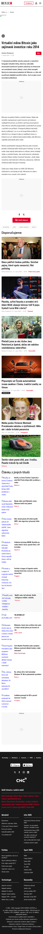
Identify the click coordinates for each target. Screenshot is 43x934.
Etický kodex (37, 926)
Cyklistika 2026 (28, 872)
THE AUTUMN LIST (19, 615)
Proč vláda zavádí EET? (9, 863)
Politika (5, 850)
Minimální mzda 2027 (30, 897)
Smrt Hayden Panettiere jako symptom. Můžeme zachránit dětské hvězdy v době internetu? (27, 648)
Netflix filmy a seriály (8, 899)
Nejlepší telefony (6, 888)
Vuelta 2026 (30, 807)
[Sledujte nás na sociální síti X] (14, 772)
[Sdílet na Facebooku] (19, 214)
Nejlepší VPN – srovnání (9, 897)
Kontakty (5, 758)
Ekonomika (28, 880)
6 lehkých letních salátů (31, 842)
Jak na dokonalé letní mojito (32, 840)
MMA (25, 855)
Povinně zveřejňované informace (21, 929)
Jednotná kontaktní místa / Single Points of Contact (17, 926)
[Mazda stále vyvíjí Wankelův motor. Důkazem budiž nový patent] (7, 507)
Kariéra (38, 758)
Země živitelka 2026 (30, 899)
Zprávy (12, 12)
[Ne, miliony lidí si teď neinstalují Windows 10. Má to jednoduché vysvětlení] (7, 680)
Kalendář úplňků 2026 (8, 832)
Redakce (15, 758)
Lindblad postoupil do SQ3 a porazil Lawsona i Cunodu (25, 696)
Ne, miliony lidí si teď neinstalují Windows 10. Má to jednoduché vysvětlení (27, 673)
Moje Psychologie (7, 796)
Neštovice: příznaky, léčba (9, 823)
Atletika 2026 (28, 870)
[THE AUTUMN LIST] (7, 617)
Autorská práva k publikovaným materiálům (21, 917)
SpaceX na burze (7, 885)
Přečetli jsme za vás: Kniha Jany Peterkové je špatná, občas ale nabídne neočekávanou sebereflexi (20, 344)
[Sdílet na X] (23, 214)
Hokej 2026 (27, 861)
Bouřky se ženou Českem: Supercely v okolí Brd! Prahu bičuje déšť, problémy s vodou (27, 480)
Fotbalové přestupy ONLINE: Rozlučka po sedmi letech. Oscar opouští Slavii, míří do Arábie (27, 544)
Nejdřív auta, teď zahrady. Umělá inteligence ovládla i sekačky (25, 596)
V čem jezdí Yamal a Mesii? (10, 826)
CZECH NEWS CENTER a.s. (28, 908)
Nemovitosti (11, 801)
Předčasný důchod (29, 885)
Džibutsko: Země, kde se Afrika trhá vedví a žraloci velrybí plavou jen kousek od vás (27, 627)
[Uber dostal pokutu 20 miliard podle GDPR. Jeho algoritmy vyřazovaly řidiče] (7, 527)
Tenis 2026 (27, 864)
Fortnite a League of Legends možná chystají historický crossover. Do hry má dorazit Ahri (27, 570)
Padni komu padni (7, 866)
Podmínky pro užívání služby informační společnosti (21, 919)
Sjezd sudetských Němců (9, 860)
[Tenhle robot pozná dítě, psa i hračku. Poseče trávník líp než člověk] (21, 446)
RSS (31, 758)
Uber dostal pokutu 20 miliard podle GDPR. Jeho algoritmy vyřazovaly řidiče (26, 520)
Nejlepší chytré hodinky (8, 894)
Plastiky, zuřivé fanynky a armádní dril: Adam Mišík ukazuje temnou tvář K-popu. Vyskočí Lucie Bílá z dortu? (21, 305)
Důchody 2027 (28, 894)
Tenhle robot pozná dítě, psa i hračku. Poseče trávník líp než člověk (19, 461)
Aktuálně (5, 815)
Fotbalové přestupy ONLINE (24, 804)
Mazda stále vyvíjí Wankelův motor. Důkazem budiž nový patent (25, 502)
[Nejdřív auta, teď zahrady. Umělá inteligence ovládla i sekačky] (8, 602)
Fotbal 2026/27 (28, 858)
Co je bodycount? (7, 834)
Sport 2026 (28, 850)
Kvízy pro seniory (7, 829)
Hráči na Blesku (29, 796)
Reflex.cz (4, 12)
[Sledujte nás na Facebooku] (19, 772)
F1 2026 (26, 867)
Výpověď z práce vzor (8, 869)
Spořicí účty (27, 888)
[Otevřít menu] (40, 3)
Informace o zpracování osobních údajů (18, 921)
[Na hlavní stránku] (7, 3)
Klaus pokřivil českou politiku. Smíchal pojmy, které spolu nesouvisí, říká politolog (20, 265)
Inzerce (23, 758)
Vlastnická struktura (27, 924)
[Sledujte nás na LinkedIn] (28, 772)
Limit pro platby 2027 (30, 891)
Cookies (33, 921)
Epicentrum (5, 820)
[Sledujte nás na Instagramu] (23, 772)
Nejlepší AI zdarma (7, 891)
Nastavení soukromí (15, 924)
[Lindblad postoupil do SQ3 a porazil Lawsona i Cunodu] (7, 701)
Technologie (6, 880)
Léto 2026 (28, 815)
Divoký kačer (5, 872)
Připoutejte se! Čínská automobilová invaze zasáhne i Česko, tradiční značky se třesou (21, 384)
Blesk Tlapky (18, 796)
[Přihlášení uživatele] (36, 3)
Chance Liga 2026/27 (19, 807)
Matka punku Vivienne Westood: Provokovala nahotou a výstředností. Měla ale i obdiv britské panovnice (21, 426)
